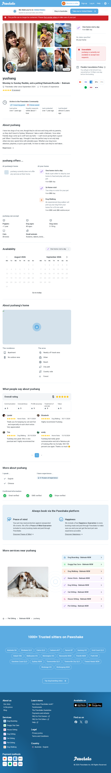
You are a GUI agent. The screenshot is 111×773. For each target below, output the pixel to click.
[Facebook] (76, 722)
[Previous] (32, 455)
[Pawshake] (9, 3)
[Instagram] (86, 722)
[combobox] (58, 249)
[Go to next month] (67, 257)
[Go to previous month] (7, 257)
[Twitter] (81, 722)
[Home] (3, 618)
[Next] (41, 455)
